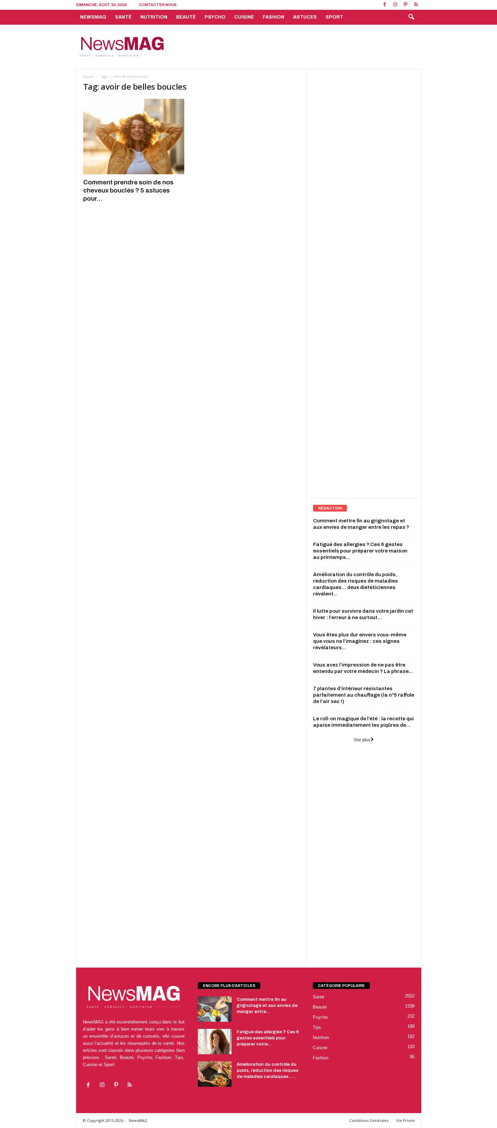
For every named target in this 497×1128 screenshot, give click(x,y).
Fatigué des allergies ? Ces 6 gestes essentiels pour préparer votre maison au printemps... (360, 551)
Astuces (305, 17)
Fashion (273, 17)
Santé (123, 17)
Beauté (186, 17)
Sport (334, 17)
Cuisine (244, 17)
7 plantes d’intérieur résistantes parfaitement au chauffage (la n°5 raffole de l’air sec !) (363, 695)
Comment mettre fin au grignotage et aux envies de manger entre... (267, 1005)
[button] (411, 17)
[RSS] (416, 5)
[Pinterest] (406, 5)
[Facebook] (385, 5)
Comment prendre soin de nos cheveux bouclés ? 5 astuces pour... (128, 190)
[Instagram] (395, 5)
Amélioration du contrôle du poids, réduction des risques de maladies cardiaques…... (267, 1070)
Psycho (215, 17)
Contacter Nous (157, 5)
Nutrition (153, 17)
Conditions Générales (368, 1120)
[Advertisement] (298, 46)
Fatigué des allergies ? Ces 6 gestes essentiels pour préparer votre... (268, 1038)
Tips (317, 1027)
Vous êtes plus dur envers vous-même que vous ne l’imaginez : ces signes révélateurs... (359, 641)
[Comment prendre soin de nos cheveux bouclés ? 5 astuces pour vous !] (134, 136)
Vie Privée (405, 1120)
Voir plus (362, 739)
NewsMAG (93, 17)
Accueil (88, 76)
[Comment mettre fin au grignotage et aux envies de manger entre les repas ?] (215, 1009)
